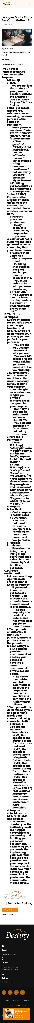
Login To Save (7, 49)
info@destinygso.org (9, 954)
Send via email (7, 914)
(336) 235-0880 (7, 982)
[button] (30, 4)
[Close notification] (28, 1009)
